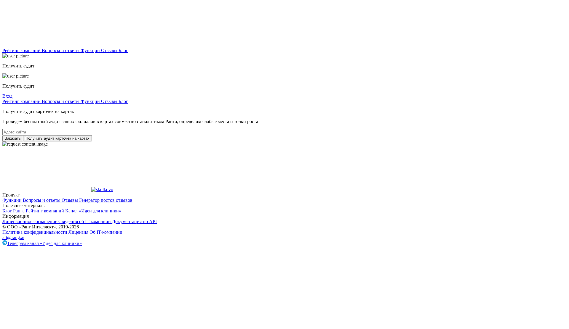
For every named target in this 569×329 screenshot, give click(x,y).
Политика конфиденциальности (35, 232)
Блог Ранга (14, 210)
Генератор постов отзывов (105, 200)
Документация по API (134, 221)
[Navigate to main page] (46, 45)
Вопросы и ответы (61, 50)
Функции (91, 50)
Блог (123, 50)
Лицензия (78, 232)
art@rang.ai (13, 237)
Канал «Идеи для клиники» (93, 210)
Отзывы (110, 50)
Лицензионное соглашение (30, 221)
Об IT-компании (105, 232)
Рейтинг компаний (22, 50)
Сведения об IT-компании (85, 221)
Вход (7, 96)
